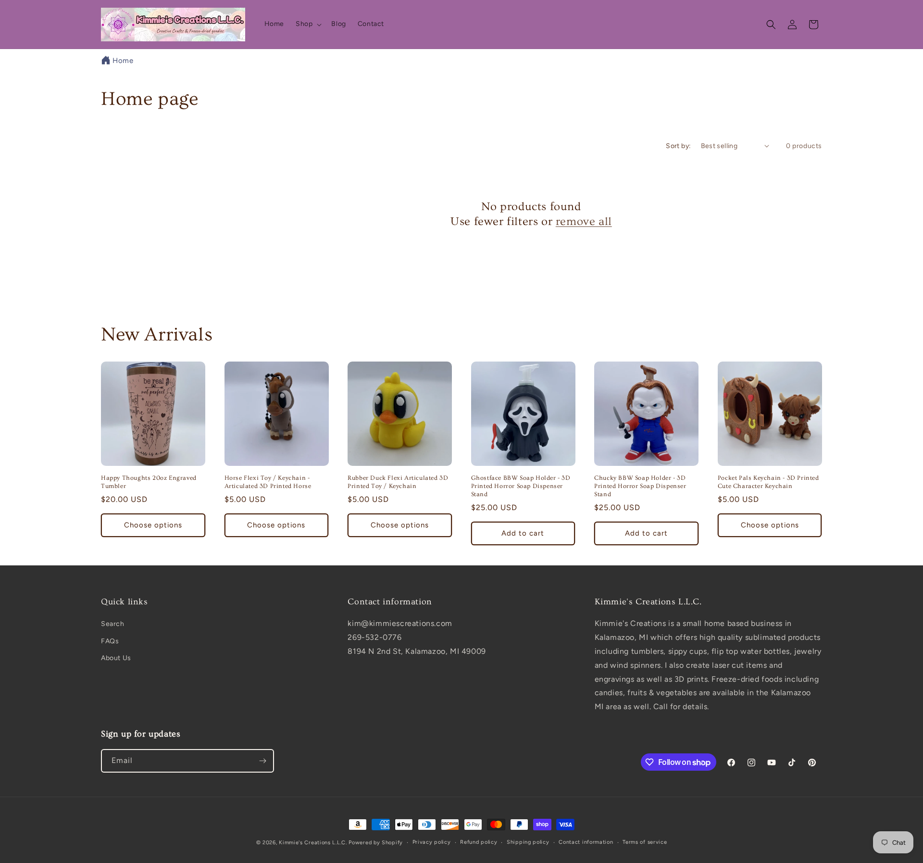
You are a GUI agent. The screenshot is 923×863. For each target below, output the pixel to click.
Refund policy (478, 842)
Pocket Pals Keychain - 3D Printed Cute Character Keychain (768, 482)
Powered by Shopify (376, 842)
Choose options (153, 525)
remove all (584, 221)
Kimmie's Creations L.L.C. (313, 842)
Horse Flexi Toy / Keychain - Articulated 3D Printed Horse (268, 482)
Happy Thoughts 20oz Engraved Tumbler (149, 482)
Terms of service (645, 842)
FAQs (110, 641)
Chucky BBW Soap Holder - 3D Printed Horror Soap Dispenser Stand (640, 486)
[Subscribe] (262, 761)
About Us (116, 658)
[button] (307, 24)
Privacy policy (431, 842)
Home (122, 60)
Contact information (586, 842)
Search (113, 624)
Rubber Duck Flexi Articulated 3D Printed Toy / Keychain (398, 482)
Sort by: (678, 146)
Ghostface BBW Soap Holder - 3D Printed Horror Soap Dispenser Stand (521, 486)
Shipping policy (528, 842)
